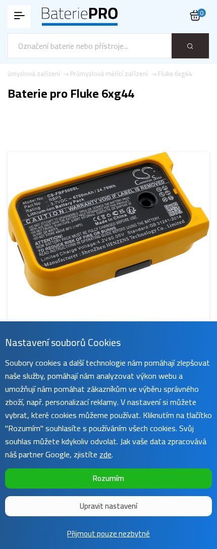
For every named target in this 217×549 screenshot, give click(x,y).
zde (105, 454)
